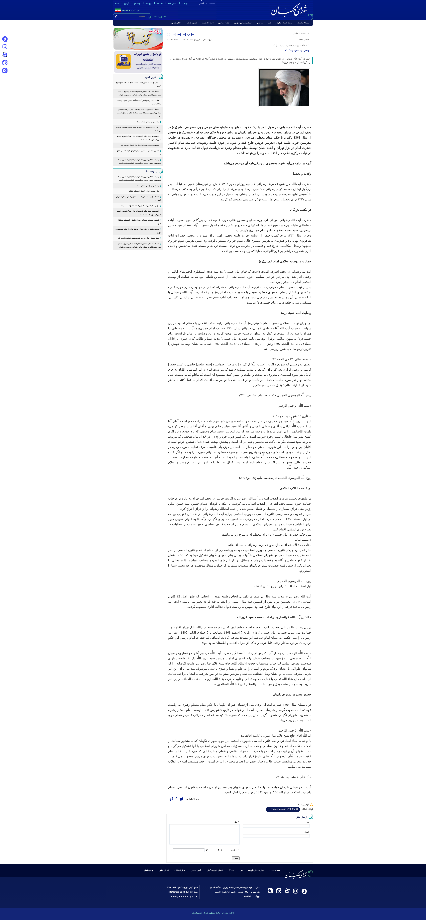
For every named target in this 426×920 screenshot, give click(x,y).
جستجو (137, 3)
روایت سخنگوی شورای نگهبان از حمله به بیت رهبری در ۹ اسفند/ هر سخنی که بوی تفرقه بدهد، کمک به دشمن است (139, 161)
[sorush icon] (5, 39)
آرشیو (126, 3)
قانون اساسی (223, 23)
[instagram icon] (5, 47)
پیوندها (148, 3)
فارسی (201, 3)
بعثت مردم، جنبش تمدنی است (148, 121)
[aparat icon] (5, 55)
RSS (117, 3)
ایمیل (307, 832)
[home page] (291, 9)
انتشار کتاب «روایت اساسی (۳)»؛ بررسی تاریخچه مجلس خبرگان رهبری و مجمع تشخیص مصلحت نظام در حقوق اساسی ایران (139, 113)
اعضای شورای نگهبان (243, 23)
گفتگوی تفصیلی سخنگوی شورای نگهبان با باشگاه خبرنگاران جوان (139, 152)
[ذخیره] (168, 34)
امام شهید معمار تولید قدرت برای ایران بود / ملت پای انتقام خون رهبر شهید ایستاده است (139, 138)
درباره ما (185, 3)
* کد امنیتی (234, 850)
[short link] (283, 809)
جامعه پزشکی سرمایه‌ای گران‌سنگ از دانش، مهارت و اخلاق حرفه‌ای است (139, 102)
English (212, 3)
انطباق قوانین (191, 23)
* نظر (236, 822)
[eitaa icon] (5, 63)
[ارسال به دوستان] (174, 34)
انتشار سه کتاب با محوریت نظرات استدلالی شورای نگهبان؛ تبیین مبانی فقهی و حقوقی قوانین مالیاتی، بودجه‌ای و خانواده (139, 93)
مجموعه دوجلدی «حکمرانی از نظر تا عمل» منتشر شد (140, 145)
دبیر (269, 23)
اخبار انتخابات (207, 23)
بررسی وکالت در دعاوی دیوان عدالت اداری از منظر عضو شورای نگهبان (138, 84)
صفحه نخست (303, 23)
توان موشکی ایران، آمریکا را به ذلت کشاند (144, 191)
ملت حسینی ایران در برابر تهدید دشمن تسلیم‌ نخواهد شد (138, 238)
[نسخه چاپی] (179, 34)
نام (308, 822)
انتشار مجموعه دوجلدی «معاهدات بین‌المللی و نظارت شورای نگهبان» (138, 198)
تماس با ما (172, 3)
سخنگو (260, 23)
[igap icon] (5, 71)
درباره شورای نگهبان (284, 23)
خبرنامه (160, 3)
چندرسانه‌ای (176, 23)
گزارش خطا (303, 804)
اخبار (295, 33)
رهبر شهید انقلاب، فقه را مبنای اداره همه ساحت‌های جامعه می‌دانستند (138, 129)
